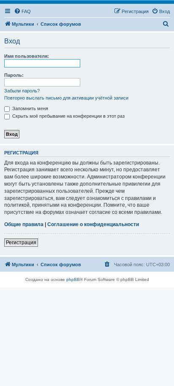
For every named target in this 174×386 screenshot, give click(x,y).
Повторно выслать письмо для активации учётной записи (66, 97)
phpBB (73, 279)
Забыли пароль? (22, 90)
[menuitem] (22, 11)
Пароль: (14, 75)
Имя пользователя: (26, 56)
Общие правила (24, 224)
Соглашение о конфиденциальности (93, 224)
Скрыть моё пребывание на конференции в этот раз (68, 116)
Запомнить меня (29, 108)
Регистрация (21, 243)
